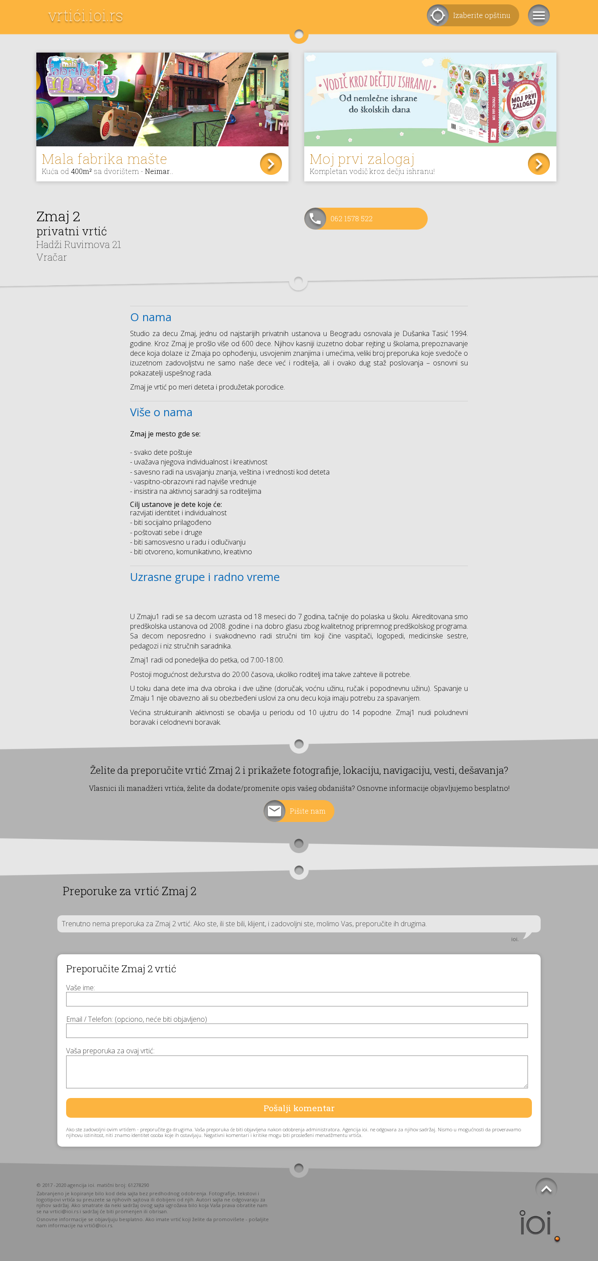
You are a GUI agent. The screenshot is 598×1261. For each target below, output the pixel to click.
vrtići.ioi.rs (85, 15)
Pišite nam (308, 810)
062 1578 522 (352, 218)
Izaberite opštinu (481, 15)
